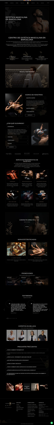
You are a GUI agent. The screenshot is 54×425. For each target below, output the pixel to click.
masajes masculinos (44, 45)
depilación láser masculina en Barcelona (23, 44)
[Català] (30, 0)
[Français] (27, 0)
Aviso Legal (18, 406)
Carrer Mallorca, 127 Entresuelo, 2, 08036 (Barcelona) (42, 405)
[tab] (35, 98)
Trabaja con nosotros (31, 416)
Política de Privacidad (20, 407)
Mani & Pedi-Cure (12, 201)
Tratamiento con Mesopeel (32, 404)
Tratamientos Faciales (41, 181)
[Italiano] (28, 0)
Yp (9, 405)
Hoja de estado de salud (31, 414)
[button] (6, 318)
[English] (25, 0)
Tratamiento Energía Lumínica (32, 406)
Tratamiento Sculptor (31, 409)
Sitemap (17, 404)
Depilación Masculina (27, 181)
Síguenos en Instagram (27, 387)
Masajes (27, 201)
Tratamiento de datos (31, 413)
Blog (17, 410)
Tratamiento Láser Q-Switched (32, 407)
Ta (7, 405)
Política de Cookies (19, 409)
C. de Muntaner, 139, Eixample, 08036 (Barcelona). (43, 407)
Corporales (12, 181)
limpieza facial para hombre (12, 45)
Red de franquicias (8, 407)
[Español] (24, 0)
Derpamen (41, 201)
